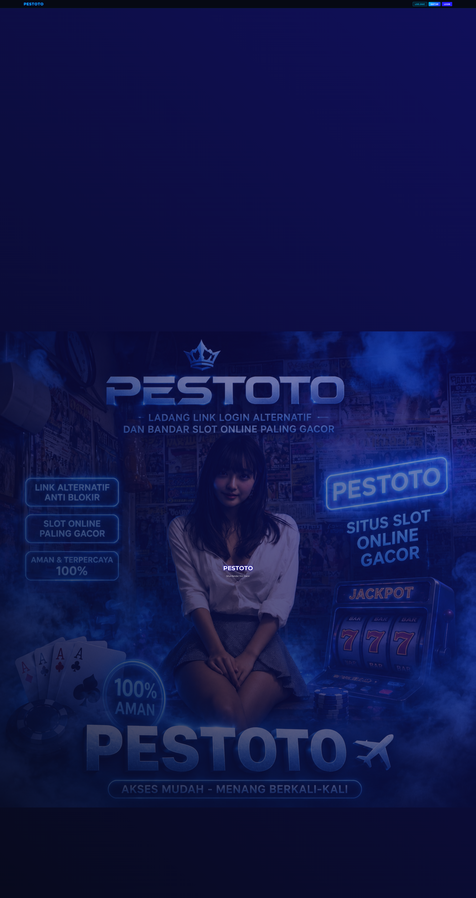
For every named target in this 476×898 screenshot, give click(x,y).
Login (447, 4)
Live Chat (420, 4)
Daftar (434, 4)
